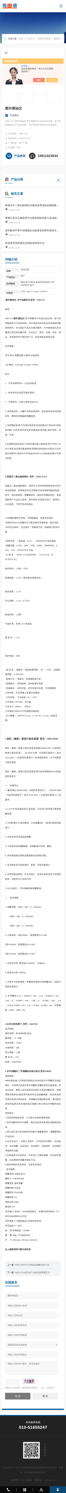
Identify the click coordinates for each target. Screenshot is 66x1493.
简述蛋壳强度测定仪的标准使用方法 (24, 243)
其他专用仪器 (44, 38)
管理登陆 (38, 1480)
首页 (21, 38)
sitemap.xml (50, 1480)
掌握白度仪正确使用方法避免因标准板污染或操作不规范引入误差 (33, 218)
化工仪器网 (26, 1480)
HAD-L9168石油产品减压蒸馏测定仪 (32, 1272)
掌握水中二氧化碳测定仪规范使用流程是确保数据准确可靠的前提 (33, 205)
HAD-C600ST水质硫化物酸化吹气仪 (32, 1265)
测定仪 (57, 38)
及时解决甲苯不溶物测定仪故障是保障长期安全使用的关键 (33, 230)
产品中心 (30, 38)
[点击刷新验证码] (29, 1381)
